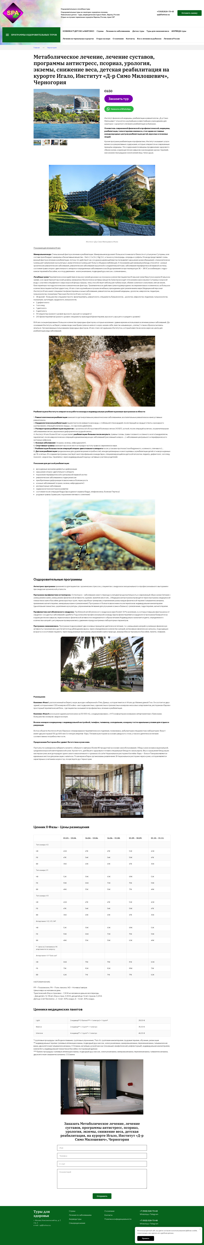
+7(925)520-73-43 (165, 11)
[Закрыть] (200, 1229)
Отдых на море (103, 38)
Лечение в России (172, 38)
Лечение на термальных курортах (78, 38)
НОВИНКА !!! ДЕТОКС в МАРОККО (78, 31)
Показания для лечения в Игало (47, 248)
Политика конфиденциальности (117, 1219)
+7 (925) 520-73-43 (149, 1211)
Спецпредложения (77, 1223)
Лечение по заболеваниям (118, 31)
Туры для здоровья (42, 1213)
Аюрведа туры (75, 1219)
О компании (118, 38)
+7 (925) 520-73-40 (149, 1220)
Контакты (130, 38)
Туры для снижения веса (158, 31)
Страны (100, 31)
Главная (37, 48)
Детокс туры (138, 31)
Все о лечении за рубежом (149, 38)
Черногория (52, 48)
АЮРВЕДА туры (178, 31)
